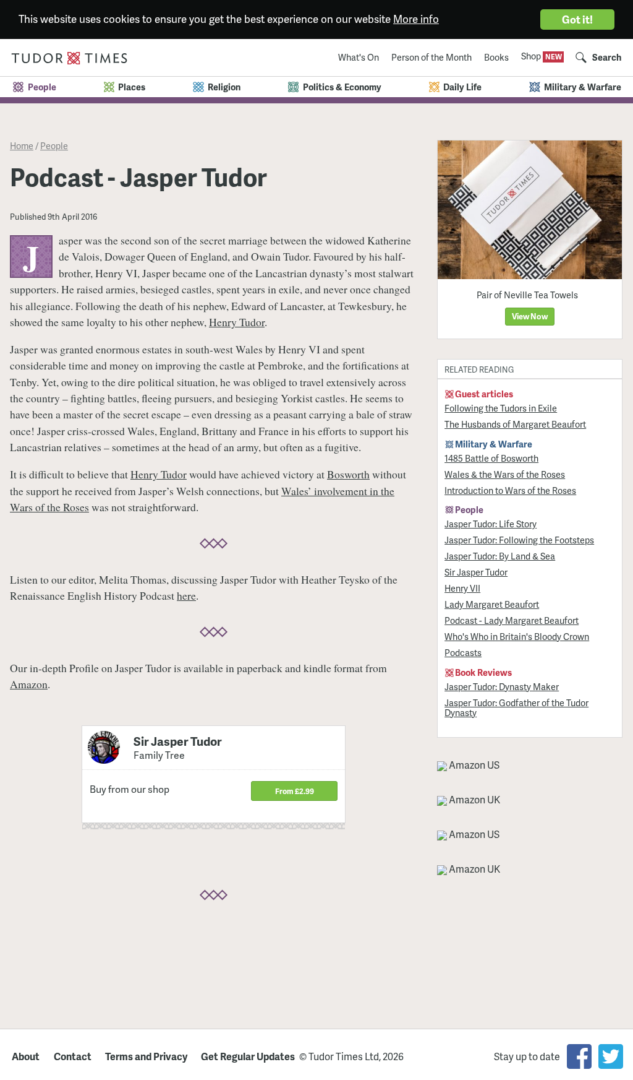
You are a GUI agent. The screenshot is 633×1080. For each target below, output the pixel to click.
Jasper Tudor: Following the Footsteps (519, 540)
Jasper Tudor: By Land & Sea (499, 556)
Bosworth (348, 474)
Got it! (577, 19)
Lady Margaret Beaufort (491, 604)
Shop (532, 56)
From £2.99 (294, 791)
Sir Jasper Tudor (476, 572)
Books (496, 57)
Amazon (29, 683)
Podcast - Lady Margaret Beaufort (511, 620)
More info (416, 18)
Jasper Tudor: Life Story (490, 523)
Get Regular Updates (248, 1056)
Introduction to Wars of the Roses (510, 490)
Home (21, 145)
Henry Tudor (237, 321)
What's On (358, 57)
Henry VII (462, 588)
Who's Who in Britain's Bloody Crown (516, 636)
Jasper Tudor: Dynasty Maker (501, 686)
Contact (72, 1056)
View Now (530, 316)
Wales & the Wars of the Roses (504, 474)
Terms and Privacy (146, 1056)
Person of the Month (431, 57)
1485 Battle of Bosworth (491, 458)
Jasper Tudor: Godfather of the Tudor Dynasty (516, 707)
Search (606, 57)
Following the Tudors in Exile (500, 408)
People (54, 145)
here (186, 595)
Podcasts (463, 652)
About (26, 1056)
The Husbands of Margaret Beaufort (515, 424)
